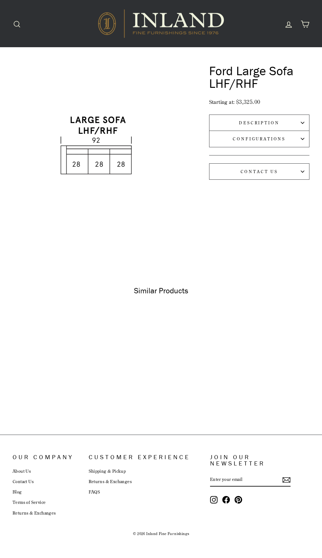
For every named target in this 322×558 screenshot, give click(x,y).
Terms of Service (29, 502)
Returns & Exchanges (34, 513)
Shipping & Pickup (107, 471)
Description (259, 122)
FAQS (94, 491)
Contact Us (259, 171)
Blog (17, 491)
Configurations (259, 138)
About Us (22, 471)
